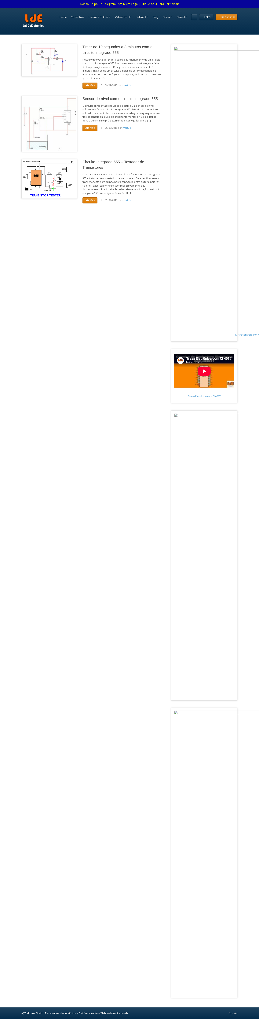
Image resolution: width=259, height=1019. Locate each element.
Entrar (207, 17)
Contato (167, 17)
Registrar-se (228, 17)
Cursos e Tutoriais (99, 17)
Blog (155, 17)
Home (63, 17)
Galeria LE (142, 17)
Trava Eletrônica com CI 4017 (204, 396)
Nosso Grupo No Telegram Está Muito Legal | (129, 4)
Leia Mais (90, 85)
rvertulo (127, 85)
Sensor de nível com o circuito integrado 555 (120, 99)
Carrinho (182, 17)
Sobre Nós (77, 17)
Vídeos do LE (123, 17)
